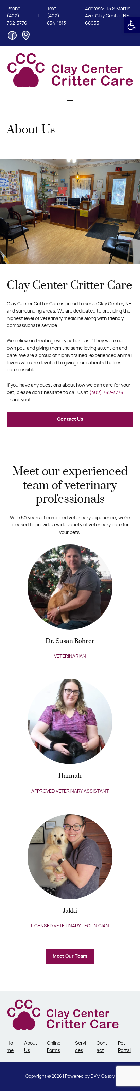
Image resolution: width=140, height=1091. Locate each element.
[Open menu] (70, 102)
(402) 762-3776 (106, 392)
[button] (132, 25)
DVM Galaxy (103, 1076)
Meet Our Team (70, 956)
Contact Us (70, 419)
